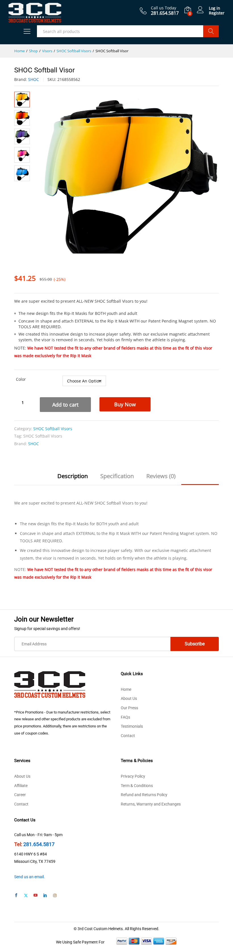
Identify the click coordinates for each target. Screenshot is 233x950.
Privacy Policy (133, 776)
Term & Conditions (137, 785)
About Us (129, 698)
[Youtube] (35, 895)
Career (20, 794)
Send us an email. (29, 876)
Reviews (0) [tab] (161, 476)
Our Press (129, 708)
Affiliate (21, 785)
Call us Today (163, 8)
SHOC (33, 79)
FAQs (125, 717)
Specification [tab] (117, 476)
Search (211, 31)
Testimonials (132, 726)
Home (126, 689)
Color (21, 379)
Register (216, 13)
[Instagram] (55, 895)
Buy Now (125, 404)
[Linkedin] (45, 895)
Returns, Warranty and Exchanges (151, 804)
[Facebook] (16, 895)
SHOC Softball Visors (52, 428)
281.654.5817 (39, 844)
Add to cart (65, 404)
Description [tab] (72, 476)
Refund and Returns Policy (144, 794)
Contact (128, 735)
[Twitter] (26, 895)
